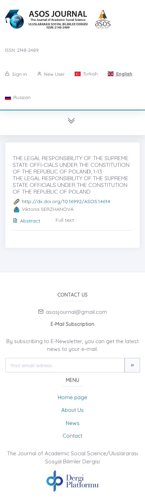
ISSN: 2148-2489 (22, 50)
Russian (21, 97)
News (73, 423)
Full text (65, 220)
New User (54, 74)
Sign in (19, 74)
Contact (72, 435)
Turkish (90, 74)
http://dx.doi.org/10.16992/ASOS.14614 (66, 201)
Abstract (30, 221)
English (123, 74)
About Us (72, 410)
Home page (72, 397)
